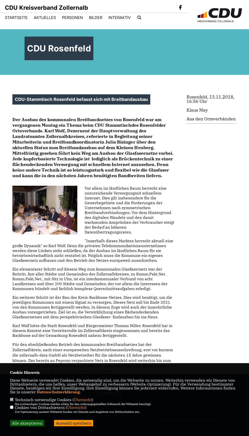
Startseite (16, 17)
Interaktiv (119, 17)
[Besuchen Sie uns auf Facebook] (180, 8)
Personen (72, 17)
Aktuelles (45, 17)
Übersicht (83, 399)
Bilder (95, 17)
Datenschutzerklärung (58, 391)
